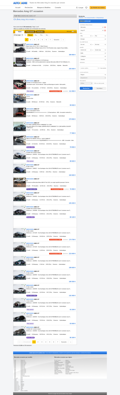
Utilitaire (22, 385)
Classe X (23, 374)
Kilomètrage (84, 42)
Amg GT (16, 378)
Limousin (68, 368)
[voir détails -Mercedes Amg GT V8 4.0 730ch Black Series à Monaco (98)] (19, 112)
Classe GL (23, 361)
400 (15, 373)
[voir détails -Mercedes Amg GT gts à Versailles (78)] (19, 182)
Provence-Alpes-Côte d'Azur (72, 372)
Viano (22, 388)
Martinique (68, 369)
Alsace (67, 360)
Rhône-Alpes (68, 373)
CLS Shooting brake (25, 376)
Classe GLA (23, 362)
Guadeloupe (68, 365)
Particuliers (40, 31)
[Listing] (73, 31)
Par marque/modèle (90, 17)
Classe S (23, 367)
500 (15, 374)
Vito (21, 389)
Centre (67, 363)
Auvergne (68, 361)
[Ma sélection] (86, 7)
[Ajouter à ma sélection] (24, 45)
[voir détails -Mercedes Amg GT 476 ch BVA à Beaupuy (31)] (19, 317)
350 (15, 372)
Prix (81, 33)
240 (15, 364)
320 (15, 371)
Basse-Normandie (58, 362)
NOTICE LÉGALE (76, 352)
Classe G (23, 360)
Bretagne (56, 363)
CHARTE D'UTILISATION (65, 352)
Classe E (16, 390)
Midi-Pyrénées (57, 370)
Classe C (16, 383)
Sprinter (22, 383)
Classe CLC (17, 387)
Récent (30, 35)
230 (15, 363)
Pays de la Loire (58, 371)
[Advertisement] (93, 104)
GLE (22, 379)
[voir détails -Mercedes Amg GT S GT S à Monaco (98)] (19, 98)
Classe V (23, 373)
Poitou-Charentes (58, 372)
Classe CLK (17, 388)
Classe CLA (17, 386)
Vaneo (22, 386)
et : (93, 35)
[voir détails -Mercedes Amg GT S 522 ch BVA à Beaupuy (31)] (19, 303)
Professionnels (30, 31)
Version (82, 62)
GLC (22, 378)
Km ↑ (47, 35)
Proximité (83, 80)
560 (15, 376)
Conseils (58, 7)
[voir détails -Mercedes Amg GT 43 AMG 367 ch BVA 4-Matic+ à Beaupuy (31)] (19, 331)
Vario (22, 387)
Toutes (20, 31)
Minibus (22, 381)
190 (15, 360)
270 (15, 368)
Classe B (16, 382)
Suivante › (57, 39)
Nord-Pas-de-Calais (70, 370)
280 (15, 369)
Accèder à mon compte (66, 393)
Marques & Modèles (43, 7)
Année (82, 47)
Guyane (56, 367)
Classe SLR (23, 371)
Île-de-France (57, 360)
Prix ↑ (36, 35)
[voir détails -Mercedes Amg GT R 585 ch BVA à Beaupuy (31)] (19, 168)
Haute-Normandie (70, 367)
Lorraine (56, 369)
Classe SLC (23, 369)
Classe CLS (17, 389)
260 (15, 367)
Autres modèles (24, 390)
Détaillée (81, 17)
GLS (22, 380)
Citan (15, 379)
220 (15, 362)
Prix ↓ (42, 35)
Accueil (17, 7)
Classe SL (23, 368)
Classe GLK (23, 363)
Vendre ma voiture (99, 7)
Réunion (56, 373)
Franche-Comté (58, 365)
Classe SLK (23, 370)
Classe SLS (23, 372)
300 (15, 370)
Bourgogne (68, 362)
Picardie (67, 371)
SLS (21, 382)
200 (15, 361)
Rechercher (29, 7)
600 (15, 377)
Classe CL (16, 385)
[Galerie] (75, 31)
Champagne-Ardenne (59, 364)
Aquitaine (56, 361)
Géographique (100, 17)
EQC (22, 377)
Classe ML (23, 364)
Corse (67, 364)
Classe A (16, 381)
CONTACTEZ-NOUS (85, 352)
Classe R (23, 365)
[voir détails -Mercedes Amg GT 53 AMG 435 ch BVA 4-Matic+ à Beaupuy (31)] (19, 154)
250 (15, 365)
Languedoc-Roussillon (59, 368)
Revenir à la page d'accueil (54, 393)
